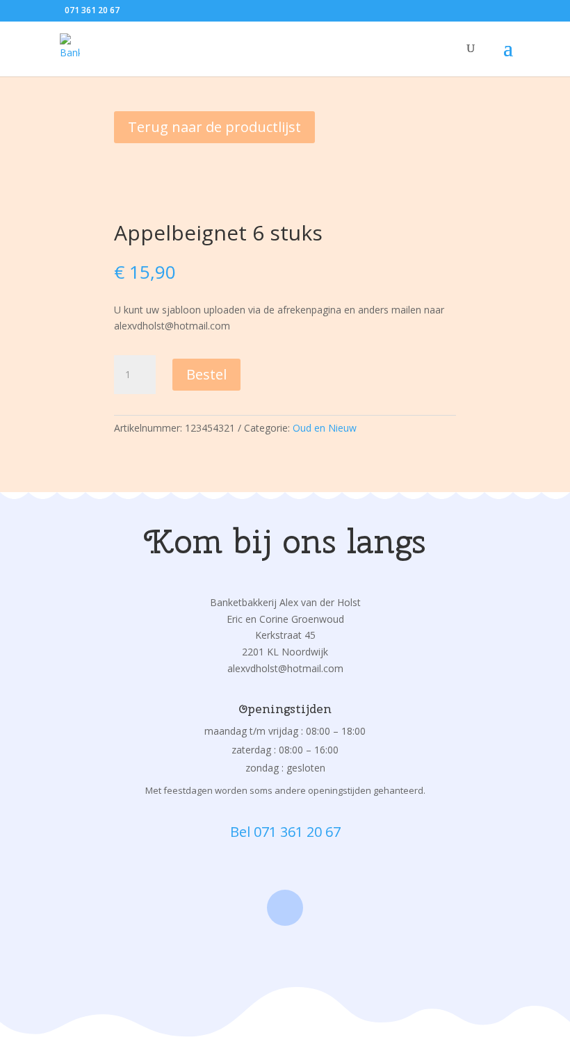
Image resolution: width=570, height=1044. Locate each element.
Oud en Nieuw (325, 427)
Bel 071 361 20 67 (285, 831)
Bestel (206, 374)
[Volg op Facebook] (285, 908)
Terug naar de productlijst (214, 126)
